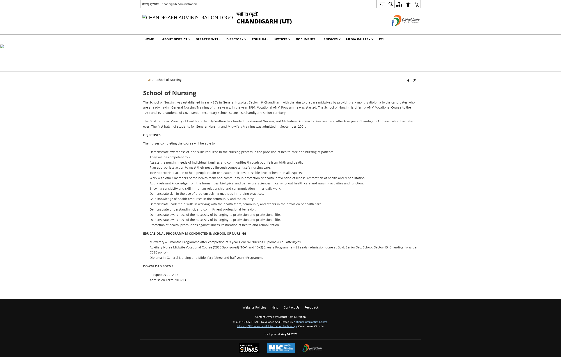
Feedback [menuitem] (311, 307)
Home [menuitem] (149, 39)
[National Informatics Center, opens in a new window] (281, 348)
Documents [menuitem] (305, 39)
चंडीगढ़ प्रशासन (150, 4)
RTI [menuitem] (381, 39)
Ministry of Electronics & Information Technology (267, 326)
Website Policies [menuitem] (254, 307)
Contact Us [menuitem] (291, 307)
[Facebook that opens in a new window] (408, 80)
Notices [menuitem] (281, 39)
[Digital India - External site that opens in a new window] (400, 30)
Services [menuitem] (331, 39)
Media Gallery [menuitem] (358, 39)
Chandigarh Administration (179, 4)
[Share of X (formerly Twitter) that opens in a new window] (414, 80)
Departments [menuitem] (207, 39)
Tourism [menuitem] (259, 39)
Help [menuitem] (275, 307)
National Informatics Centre (310, 321)
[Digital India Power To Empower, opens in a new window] (312, 348)
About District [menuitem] (174, 39)
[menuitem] (381, 4)
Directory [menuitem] (234, 39)
